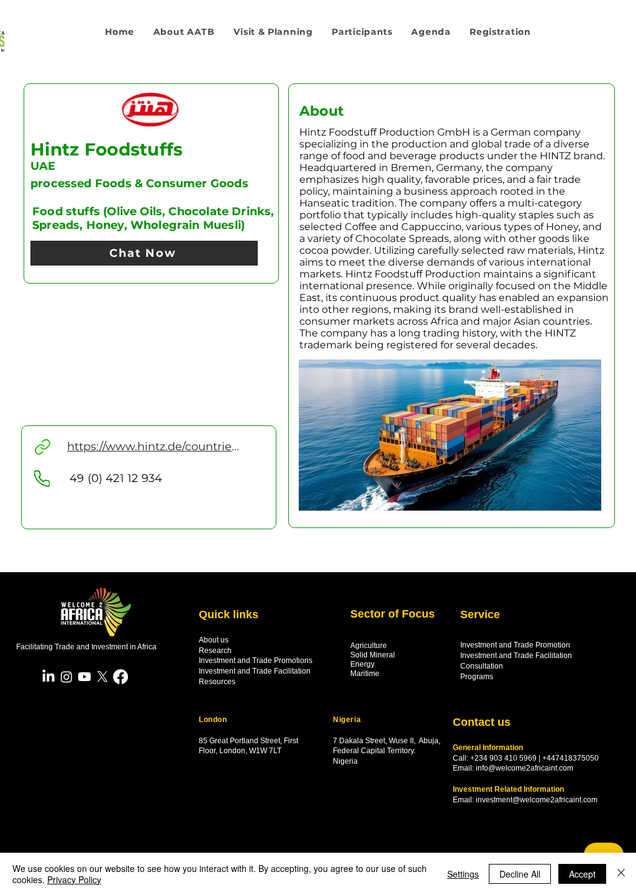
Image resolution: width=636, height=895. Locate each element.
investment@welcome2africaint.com (536, 799)
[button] (273, 32)
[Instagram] (66, 676)
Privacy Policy (74, 879)
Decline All (519, 874)
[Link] (42, 446)
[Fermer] (621, 874)
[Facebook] (120, 676)
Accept (582, 874)
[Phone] (42, 478)
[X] (102, 676)
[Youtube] (84, 676)
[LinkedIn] (48, 676)
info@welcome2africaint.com (524, 768)
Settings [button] (463, 874)
